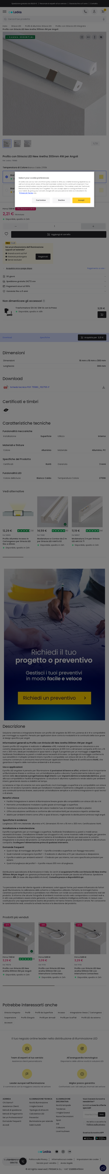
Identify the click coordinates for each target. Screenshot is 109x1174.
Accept (81, 200)
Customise (41, 200)
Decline (61, 200)
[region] (54, 189)
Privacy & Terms (26, 193)
